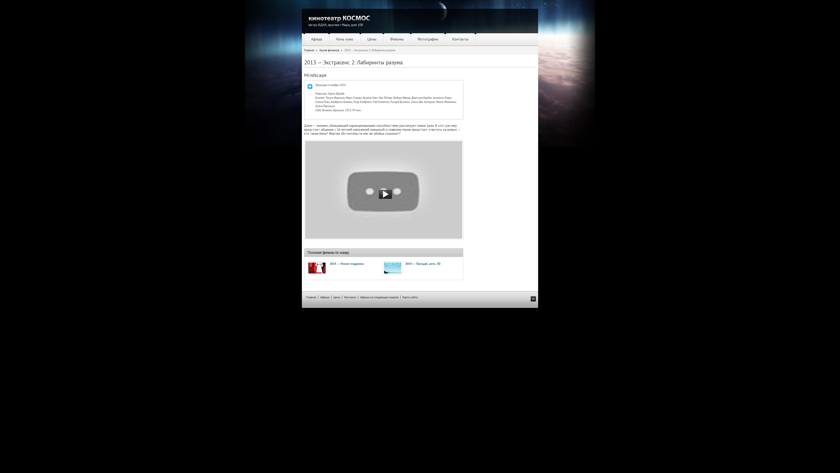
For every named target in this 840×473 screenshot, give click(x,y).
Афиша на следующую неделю (379, 297)
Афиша (316, 39)
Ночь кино (344, 39)
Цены (371, 39)
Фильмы (397, 39)
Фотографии (428, 39)
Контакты (460, 39)
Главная (309, 50)
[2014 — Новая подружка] (317, 268)
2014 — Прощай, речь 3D (423, 263)
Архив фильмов (329, 50)
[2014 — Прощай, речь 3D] (392, 268)
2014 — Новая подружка (347, 263)
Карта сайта (410, 297)
